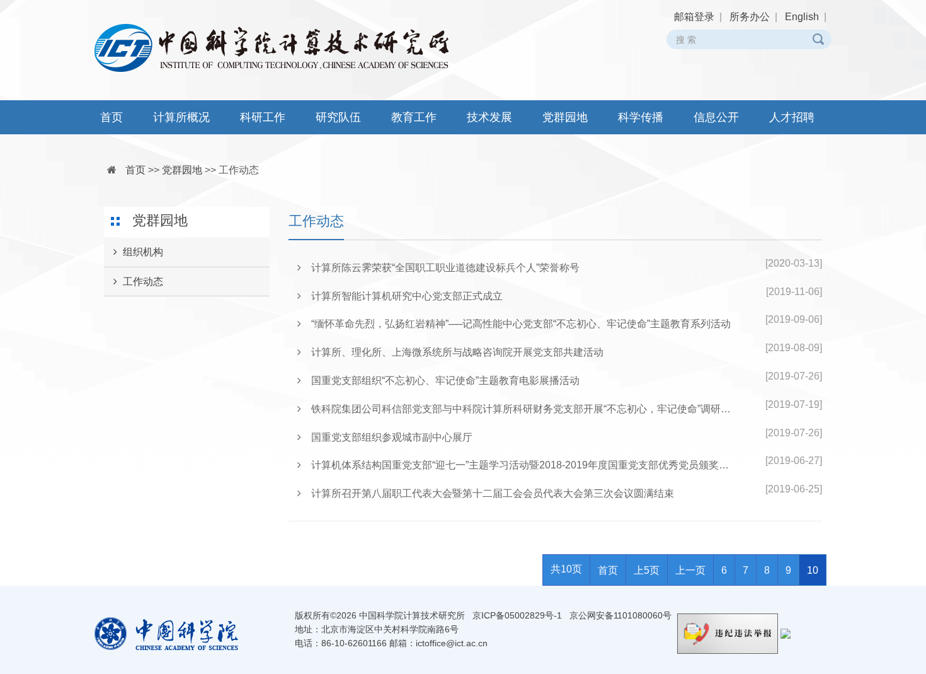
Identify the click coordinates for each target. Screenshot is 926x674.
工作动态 (239, 170)
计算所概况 (181, 117)
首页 (111, 117)
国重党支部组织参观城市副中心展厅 (386, 437)
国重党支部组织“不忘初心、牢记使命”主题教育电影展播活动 (440, 380)
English (802, 16)
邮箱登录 (694, 16)
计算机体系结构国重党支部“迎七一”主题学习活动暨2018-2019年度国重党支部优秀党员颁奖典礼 (519, 465)
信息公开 (716, 117)
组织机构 (143, 252)
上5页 (647, 570)
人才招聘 (792, 117)
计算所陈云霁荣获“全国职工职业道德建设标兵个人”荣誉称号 (440, 267)
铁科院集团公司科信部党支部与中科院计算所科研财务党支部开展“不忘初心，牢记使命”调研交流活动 (519, 409)
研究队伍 (338, 117)
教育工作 (414, 117)
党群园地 (565, 117)
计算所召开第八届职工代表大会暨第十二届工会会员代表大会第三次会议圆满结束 (487, 493)
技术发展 (489, 117)
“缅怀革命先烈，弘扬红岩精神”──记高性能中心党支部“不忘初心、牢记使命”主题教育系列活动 (516, 323)
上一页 (690, 570)
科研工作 (262, 117)
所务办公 (749, 16)
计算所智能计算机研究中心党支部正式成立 (402, 296)
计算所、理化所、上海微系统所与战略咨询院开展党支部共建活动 (452, 352)
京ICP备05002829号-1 (517, 615)
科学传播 (640, 117)
